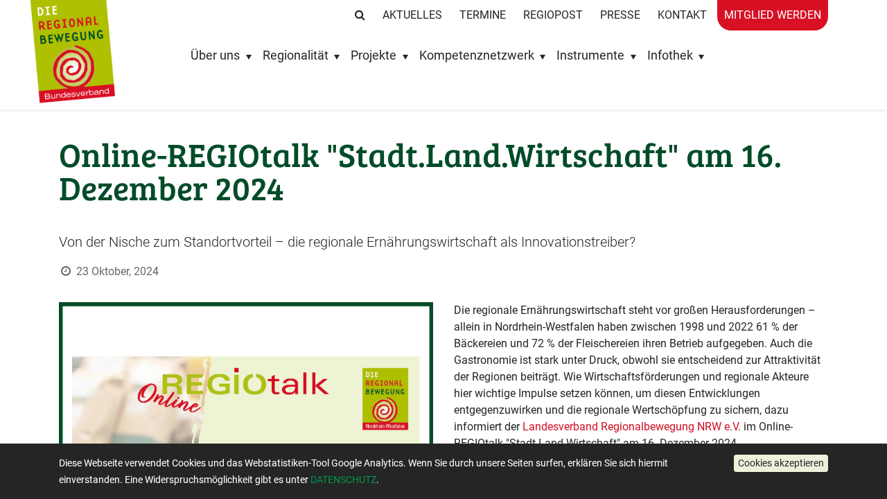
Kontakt (682, 14)
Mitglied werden (772, 14)
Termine (482, 14)
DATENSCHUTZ (343, 479)
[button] (781, 463)
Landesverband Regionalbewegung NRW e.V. (631, 426)
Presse (620, 14)
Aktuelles (412, 14)
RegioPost (553, 14)
